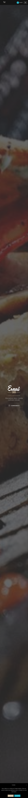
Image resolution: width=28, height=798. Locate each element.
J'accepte (17, 795)
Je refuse (11, 795)
